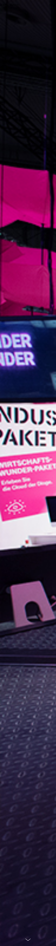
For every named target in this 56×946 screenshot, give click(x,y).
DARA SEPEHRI (11, 5)
